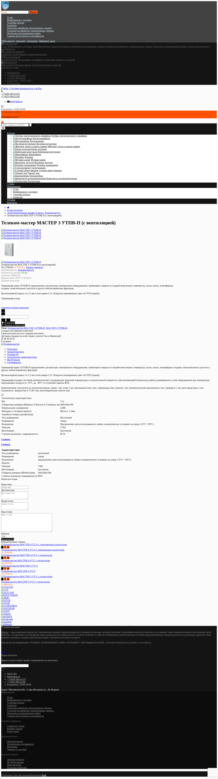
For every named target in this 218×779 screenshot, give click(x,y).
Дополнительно (11, 57)
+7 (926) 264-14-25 (16, 75)
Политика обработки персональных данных (29, 28)
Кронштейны (36, 176)
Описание (12, 349)
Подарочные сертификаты (31, 59)
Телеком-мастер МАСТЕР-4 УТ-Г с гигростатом (25, 560)
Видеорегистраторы (46, 144)
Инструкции (13, 359)
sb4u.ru (4, 632)
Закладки (36, 65)
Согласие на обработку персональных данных (30, 30)
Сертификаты (14, 362)
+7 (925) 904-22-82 (16, 78)
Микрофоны (35, 154)
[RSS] (3, 652)
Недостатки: (7, 501)
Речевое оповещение (47, 165)
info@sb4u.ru (13, 73)
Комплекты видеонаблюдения (61, 178)
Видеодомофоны (41, 138)
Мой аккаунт (9, 62)
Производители (9, 59)
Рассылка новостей (51, 65)
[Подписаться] (2, 668)
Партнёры (50, 59)
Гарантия (11, 25)
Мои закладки (14, 765)
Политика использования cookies (24, 33)
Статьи (10, 184)
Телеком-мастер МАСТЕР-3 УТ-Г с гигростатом (25, 582)
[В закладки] (3, 319)
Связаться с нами (10, 54)
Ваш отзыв (6, 512)
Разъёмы (29, 157)
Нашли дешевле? (34, 267)
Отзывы (11, 200)
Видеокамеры (37, 141)
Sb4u (44, 775)
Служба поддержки (13, 51)
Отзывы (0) (13, 354)
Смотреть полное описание (15, 307)
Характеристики (15, 351)
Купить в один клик (14, 325)
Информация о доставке (19, 20)
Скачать (5, 439)
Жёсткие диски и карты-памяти (64, 146)
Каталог (11, 133)
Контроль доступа (43, 162)
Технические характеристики (22, 357)
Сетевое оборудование (50, 170)
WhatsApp (14, 83)
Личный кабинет (15, 759)
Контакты (12, 202)
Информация (9, 43)
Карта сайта (41, 54)
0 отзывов (6, 341)
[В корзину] (2, 547)
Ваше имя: (6, 484)
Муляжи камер (38, 160)
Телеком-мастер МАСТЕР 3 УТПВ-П (26, 328)
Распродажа (34, 181)
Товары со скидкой (65, 59)
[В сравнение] (8, 319)
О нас (10, 17)
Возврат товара (27, 54)
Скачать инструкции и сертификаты (25, 36)
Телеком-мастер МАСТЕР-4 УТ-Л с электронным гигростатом (32, 550)
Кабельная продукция (49, 152)
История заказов (23, 65)
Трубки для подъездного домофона (69, 136)
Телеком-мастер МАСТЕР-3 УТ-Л (18, 571)
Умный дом (33, 173)
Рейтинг (5, 533)
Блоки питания (39, 149)
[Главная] (8, 207)
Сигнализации (38, 168)
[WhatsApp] (6, 652)
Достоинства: (8, 490)
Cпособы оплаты (15, 22)
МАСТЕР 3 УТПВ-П (56, 328)
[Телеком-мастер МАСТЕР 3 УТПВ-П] (21, 232)
